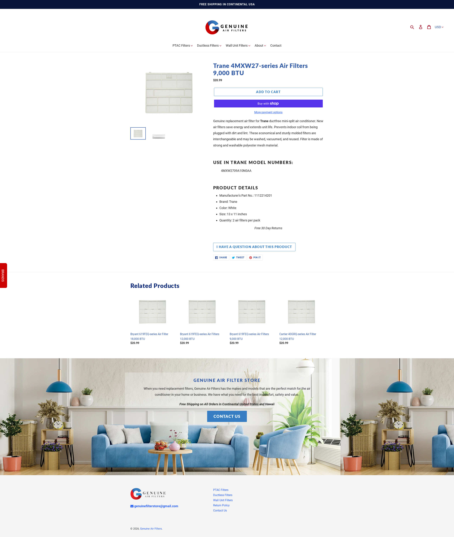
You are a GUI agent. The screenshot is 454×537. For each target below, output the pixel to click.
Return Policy (221, 505)
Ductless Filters (222, 495)
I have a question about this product (254, 247)
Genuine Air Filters (151, 528)
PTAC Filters (220, 490)
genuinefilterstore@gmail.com (156, 506)
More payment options (268, 112)
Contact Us (227, 416)
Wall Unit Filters (223, 500)
